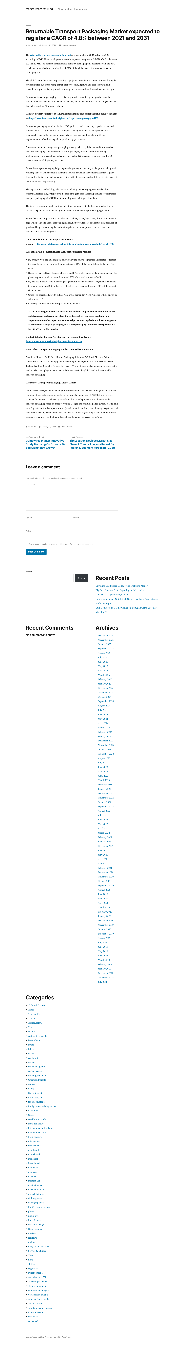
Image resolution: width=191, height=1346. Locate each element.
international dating (37, 1132)
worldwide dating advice (40, 1307)
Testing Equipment (37, 1286)
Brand (31, 1044)
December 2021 (105, 846)
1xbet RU (33, 1018)
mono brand (34, 1154)
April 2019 (103, 955)
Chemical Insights (37, 1079)
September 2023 (106, 753)
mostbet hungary (36, 1185)
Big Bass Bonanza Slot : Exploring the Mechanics (120, 590)
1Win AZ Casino (36, 1005)
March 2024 (104, 727)
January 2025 (104, 683)
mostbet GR (34, 1180)
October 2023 (104, 749)
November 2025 (106, 639)
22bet (31, 1027)
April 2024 (103, 723)
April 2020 (103, 902)
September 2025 (106, 648)
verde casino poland (38, 1294)
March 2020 (104, 907)
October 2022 (104, 802)
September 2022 (106, 806)
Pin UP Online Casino (39, 1207)
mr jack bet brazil (36, 1193)
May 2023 (103, 771)
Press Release (66, 427)
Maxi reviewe (35, 1136)
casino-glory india (37, 1075)
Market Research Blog (39, 9)
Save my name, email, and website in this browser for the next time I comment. (61, 544)
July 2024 (102, 710)
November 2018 (106, 977)
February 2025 (105, 679)
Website (29, 531)
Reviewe (32, 1237)
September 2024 (106, 701)
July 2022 (102, 815)
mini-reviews (34, 1145)
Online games (35, 1198)
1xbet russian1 (35, 1022)
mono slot (33, 1158)
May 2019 (103, 951)
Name (29, 518)
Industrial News (36, 1123)
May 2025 (103, 666)
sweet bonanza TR (37, 1277)
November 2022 (106, 797)
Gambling (33, 1110)
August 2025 (104, 653)
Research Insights (37, 1224)
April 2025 (103, 670)
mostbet (32, 1176)
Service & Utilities (37, 1250)
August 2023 (104, 758)
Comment (30, 484)
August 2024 (104, 705)
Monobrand (34, 1163)
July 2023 (102, 762)
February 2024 (105, 731)
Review (32, 1233)
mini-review (34, 1141)
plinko (31, 1211)
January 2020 (104, 916)
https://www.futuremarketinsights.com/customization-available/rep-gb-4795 (75, 243)
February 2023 (105, 784)
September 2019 (106, 933)
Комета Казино (36, 1312)
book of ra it (34, 1040)
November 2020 (106, 876)
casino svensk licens (38, 1071)
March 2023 (104, 780)
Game (31, 1114)
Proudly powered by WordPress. (58, 1337)
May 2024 (103, 718)
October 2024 (104, 696)
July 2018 (102, 981)
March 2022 (104, 832)
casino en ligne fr (36, 1066)
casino (31, 1062)
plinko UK (33, 1215)
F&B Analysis (35, 1097)
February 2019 (105, 964)
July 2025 (102, 657)
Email (76, 518)
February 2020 (105, 911)
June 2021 (103, 850)
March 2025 (104, 675)
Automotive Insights (38, 1036)
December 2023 (105, 740)
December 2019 (105, 920)
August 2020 (104, 889)
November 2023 (106, 745)
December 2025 (105, 635)
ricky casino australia (38, 1246)
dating (31, 1088)
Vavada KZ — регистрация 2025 (112, 594)
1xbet (31, 1009)
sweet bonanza (35, 1272)
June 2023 (103, 767)
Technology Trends (37, 1281)
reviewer (32, 1242)
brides (31, 1049)
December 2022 (105, 793)
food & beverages (36, 1101)
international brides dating (41, 1128)
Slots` (31, 1259)
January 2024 (104, 736)
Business (32, 1053)
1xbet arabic (34, 1014)
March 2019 (104, 960)
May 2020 (103, 898)
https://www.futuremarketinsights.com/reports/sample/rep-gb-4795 (63, 118)
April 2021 (103, 859)
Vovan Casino (35, 1303)
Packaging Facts (36, 1202)
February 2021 (105, 867)
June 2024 (103, 714)
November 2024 (106, 692)
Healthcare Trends (37, 1119)
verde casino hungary (38, 1290)
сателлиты (33, 1316)
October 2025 (104, 644)
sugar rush (33, 1268)
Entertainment (35, 1093)
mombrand (33, 1150)
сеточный (33, 1321)
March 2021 (104, 863)
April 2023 (103, 775)
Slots (30, 1255)
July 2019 (102, 942)
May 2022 (103, 824)
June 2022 (103, 819)
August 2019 (104, 938)
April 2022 (103, 828)
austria (31, 1031)
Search (29, 571)
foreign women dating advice (42, 1106)
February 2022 (105, 837)
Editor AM (32, 45)
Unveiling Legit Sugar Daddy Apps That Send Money (122, 585)
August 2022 (104, 810)
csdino (31, 1084)
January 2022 (104, 841)
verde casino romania (38, 1299)
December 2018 (105, 973)
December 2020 (105, 872)
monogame (33, 1167)
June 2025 (103, 661)
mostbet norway (36, 1189)
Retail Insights (35, 1228)
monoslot (32, 1172)
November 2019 (106, 924)
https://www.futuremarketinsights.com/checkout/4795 (54, 341)
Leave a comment (69, 45)
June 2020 (103, 894)
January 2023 (104, 789)
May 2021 (103, 854)
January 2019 (104, 968)
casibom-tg (33, 1057)
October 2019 (104, 929)
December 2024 (105, 688)
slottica (31, 1264)
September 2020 (106, 885)
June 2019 (103, 946)
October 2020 (104, 881)
